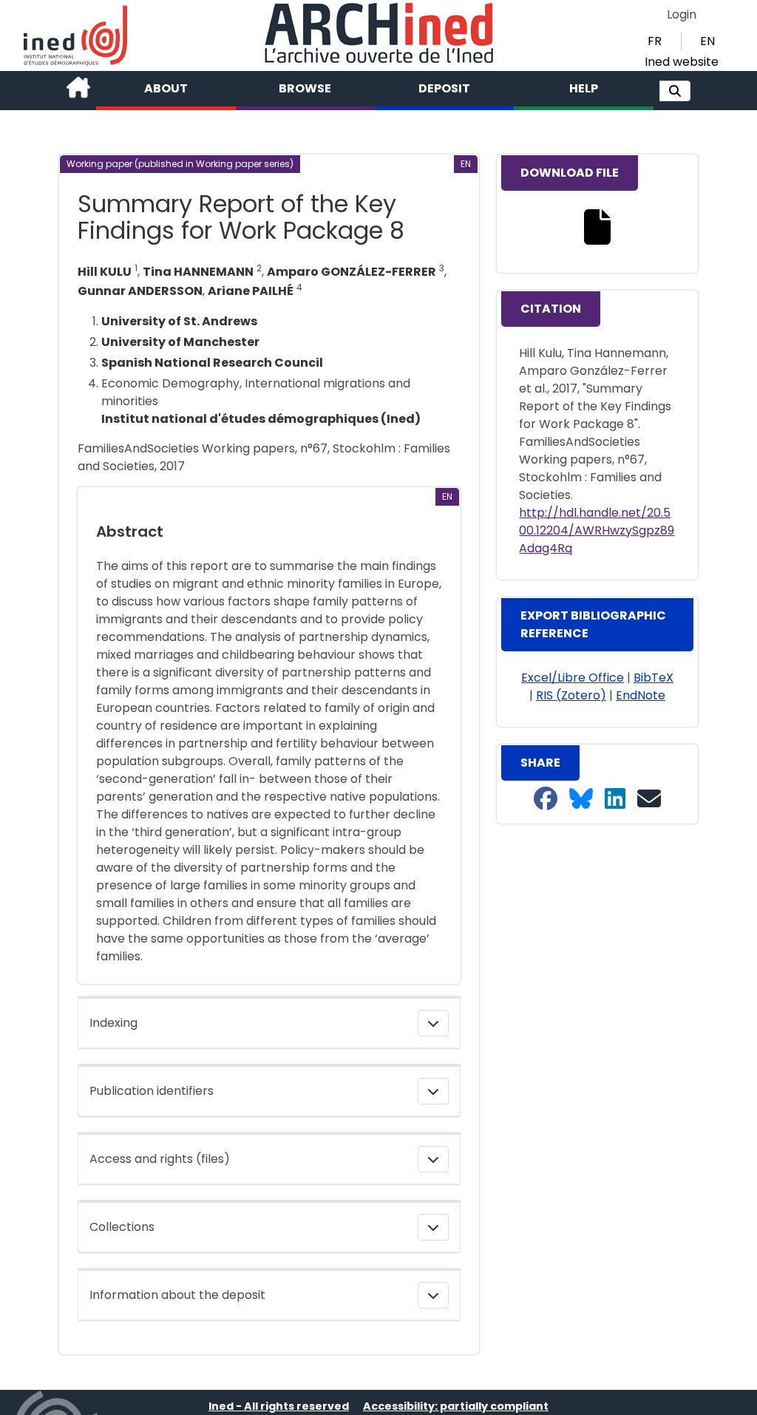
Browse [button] (305, 88)
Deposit (444, 88)
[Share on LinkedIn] (615, 799)
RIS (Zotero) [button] (571, 695)
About (166, 88)
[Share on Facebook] (545, 799)
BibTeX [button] (653, 677)
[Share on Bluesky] (581, 799)
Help (583, 88)
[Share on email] (649, 799)
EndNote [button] (640, 695)
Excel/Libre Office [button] (572, 677)
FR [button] (655, 41)
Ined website (682, 61)
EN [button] (707, 41)
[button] (674, 91)
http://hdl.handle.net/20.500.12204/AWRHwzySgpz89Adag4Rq (596, 530)
